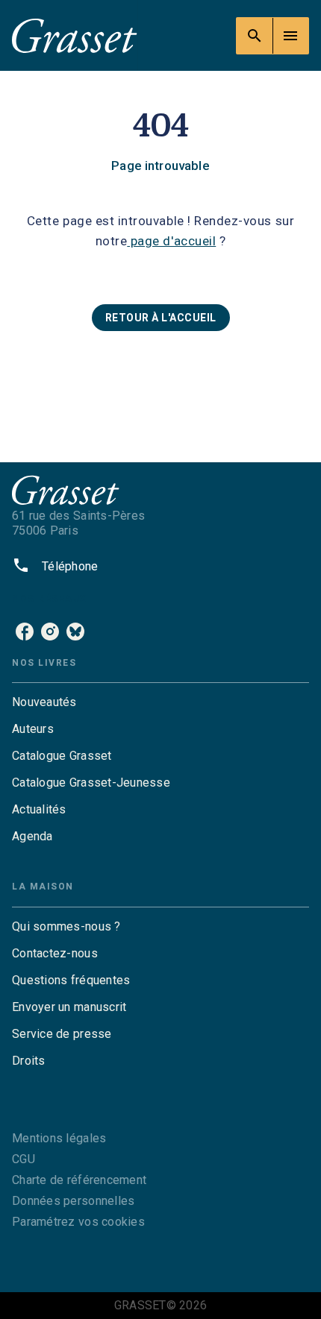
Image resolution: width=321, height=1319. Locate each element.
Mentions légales (59, 1138)
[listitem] (24, 631)
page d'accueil (171, 240)
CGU (23, 1159)
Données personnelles (73, 1201)
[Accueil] (74, 35)
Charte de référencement (79, 1180)
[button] (161, 317)
